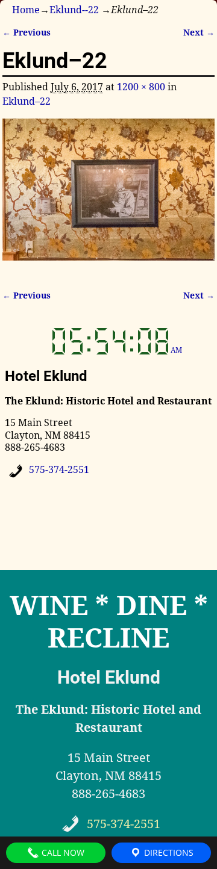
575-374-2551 (59, 469)
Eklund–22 (26, 101)
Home (26, 10)
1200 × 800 (141, 87)
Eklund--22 (74, 10)
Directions (167, 852)
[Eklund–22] (108, 196)
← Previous (26, 32)
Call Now (61, 852)
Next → (199, 32)
